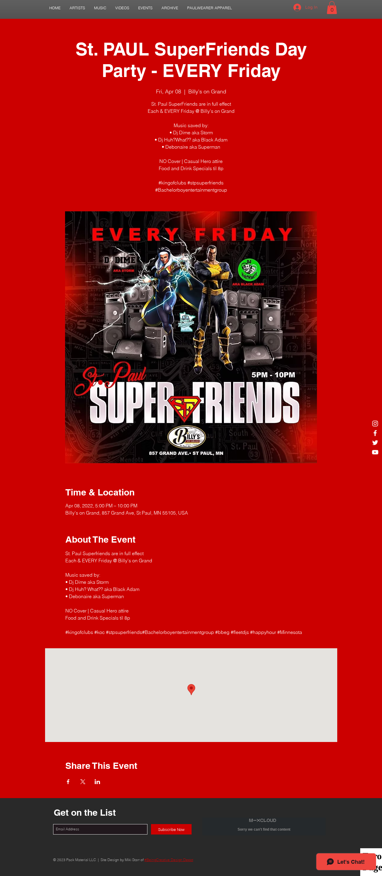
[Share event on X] (83, 781)
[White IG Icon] (375, 423)
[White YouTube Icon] (375, 452)
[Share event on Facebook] (68, 781)
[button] (77, 8)
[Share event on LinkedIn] (97, 781)
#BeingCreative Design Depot (168, 859)
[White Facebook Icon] (375, 433)
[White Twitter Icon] (375, 443)
